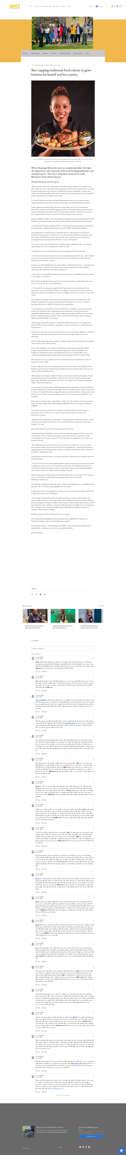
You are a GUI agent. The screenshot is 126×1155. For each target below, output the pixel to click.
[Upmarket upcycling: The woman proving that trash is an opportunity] (63, 616)
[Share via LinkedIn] (40, 594)
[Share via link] (45, 594)
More (87, 53)
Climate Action (35, 53)
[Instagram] (115, 6)
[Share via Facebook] (32, 594)
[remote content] (63, 559)
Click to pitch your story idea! (58, 1132)
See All (101, 605)
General (45, 53)
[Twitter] (112, 6)
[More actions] (94, 65)
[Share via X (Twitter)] (36, 594)
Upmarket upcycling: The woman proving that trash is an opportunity (63, 627)
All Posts (25, 53)
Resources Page (78, 53)
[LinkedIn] (120, 6)
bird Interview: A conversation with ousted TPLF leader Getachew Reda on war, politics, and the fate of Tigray (34, 627)
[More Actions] (94, 658)
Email (80, 1129)
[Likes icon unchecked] (36, 672)
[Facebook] (118, 6)
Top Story (53, 53)
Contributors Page (65, 53)
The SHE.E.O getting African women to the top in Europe (89, 627)
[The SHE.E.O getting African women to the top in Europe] (90, 616)
